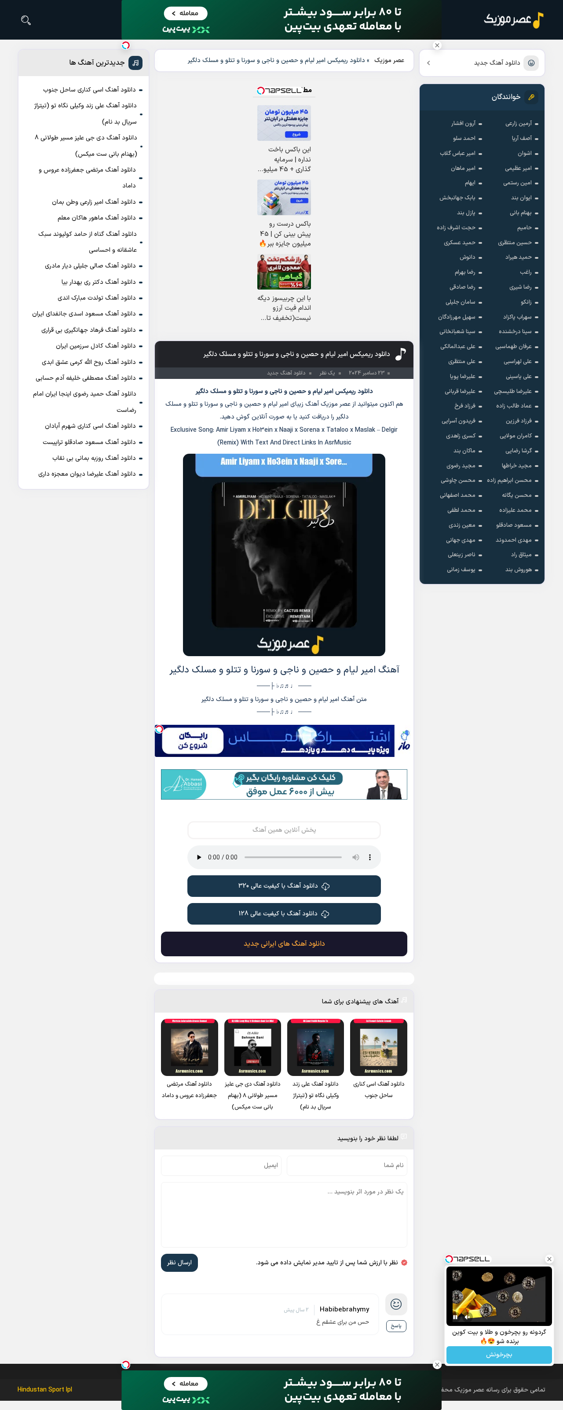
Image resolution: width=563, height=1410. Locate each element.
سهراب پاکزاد (517, 317)
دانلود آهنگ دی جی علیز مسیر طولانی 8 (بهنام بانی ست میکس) (86, 145)
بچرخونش (499, 1355)
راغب (526, 272)
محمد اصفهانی (457, 495)
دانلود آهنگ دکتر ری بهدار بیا (99, 282)
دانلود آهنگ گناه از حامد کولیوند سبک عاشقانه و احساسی (87, 242)
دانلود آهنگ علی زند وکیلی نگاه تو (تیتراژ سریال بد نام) (85, 113)
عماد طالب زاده (514, 406)
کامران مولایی (516, 436)
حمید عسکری (459, 243)
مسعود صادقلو (514, 525)
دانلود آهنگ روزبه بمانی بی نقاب (94, 458)
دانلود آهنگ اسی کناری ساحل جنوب (89, 90)
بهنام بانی (521, 213)
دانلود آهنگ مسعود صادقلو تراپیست (89, 442)
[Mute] (467, 1317)
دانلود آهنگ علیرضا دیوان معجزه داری (87, 474)
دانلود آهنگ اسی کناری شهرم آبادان (90, 426)
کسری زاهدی (460, 436)
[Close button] (437, 45)
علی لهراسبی (518, 361)
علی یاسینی (519, 376)
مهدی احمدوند (514, 540)
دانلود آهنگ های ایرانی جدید (284, 944)
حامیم (524, 228)
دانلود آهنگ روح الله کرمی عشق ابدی (89, 362)
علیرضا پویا (462, 376)
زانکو (526, 302)
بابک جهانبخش (457, 198)
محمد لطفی (461, 510)
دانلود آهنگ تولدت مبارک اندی (97, 298)
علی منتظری (461, 361)
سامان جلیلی (460, 302)
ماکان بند (464, 451)
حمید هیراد (518, 257)
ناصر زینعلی (461, 555)
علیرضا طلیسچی (513, 391)
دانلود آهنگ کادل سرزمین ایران (96, 346)
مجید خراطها (517, 466)
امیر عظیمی (518, 168)
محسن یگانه (517, 495)
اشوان (525, 153)
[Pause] (455, 1317)
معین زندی (462, 525)
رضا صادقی (462, 287)
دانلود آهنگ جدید (497, 63)
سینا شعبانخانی (457, 331)
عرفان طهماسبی (513, 346)
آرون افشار (463, 123)
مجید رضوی (460, 466)
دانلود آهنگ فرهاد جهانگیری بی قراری (88, 330)
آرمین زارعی (518, 123)
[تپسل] (159, 729)
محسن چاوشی (458, 480)
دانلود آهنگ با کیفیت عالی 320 (278, 886)
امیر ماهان (463, 168)
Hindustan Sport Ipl (45, 1390)
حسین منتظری (515, 243)
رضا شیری (520, 287)
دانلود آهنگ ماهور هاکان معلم (97, 218)
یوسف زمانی (461, 569)
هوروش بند (518, 569)
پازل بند (466, 213)
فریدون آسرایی (458, 421)
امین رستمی (517, 183)
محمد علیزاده (515, 510)
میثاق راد (521, 555)
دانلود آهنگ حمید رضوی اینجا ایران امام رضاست (84, 402)
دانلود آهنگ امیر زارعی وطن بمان (94, 202)
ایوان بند (521, 198)
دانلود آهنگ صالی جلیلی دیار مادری (90, 266)
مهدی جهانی (460, 540)
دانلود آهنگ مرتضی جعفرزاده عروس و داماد (87, 178)
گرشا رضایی (518, 451)
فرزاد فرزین (519, 421)
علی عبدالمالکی (457, 346)
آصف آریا (522, 138)
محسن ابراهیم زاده (509, 480)
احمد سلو (464, 138)
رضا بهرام (465, 272)
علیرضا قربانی (460, 391)
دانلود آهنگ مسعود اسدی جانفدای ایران (84, 314)
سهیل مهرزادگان (456, 317)
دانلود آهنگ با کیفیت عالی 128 (278, 913)
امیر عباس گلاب (457, 153)
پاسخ (396, 1326)
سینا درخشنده (515, 331)
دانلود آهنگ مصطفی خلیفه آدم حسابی (86, 378)
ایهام (470, 183)
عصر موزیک (389, 60)
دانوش (467, 257)
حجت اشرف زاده (456, 228)
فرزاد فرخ (464, 406)
